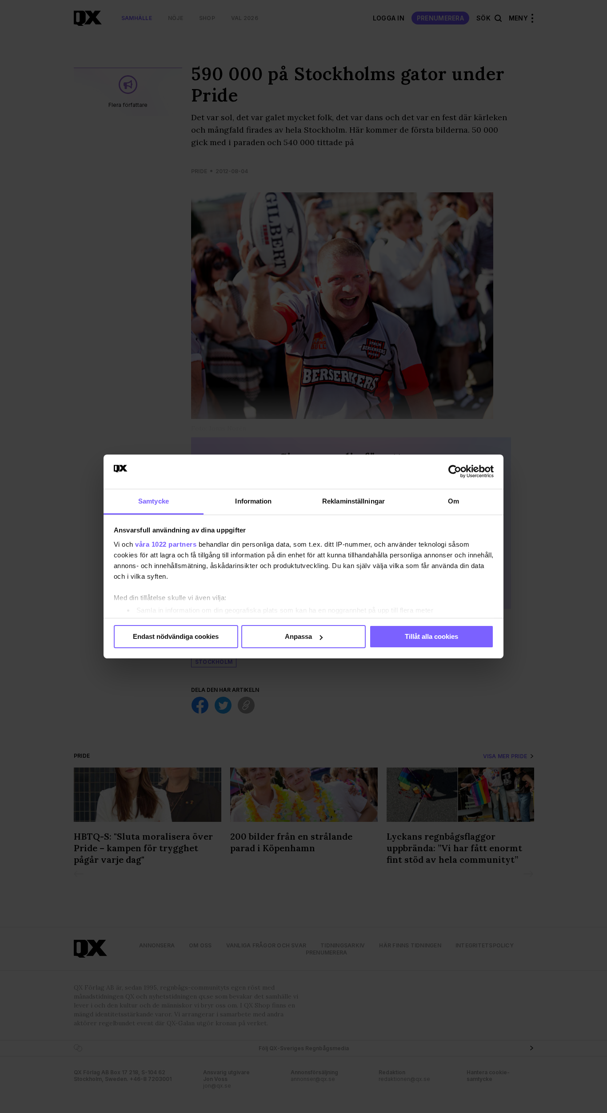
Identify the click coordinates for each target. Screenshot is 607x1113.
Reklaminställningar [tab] (353, 501)
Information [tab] (253, 501)
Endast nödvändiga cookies (176, 636)
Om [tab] (453, 501)
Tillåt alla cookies (431, 636)
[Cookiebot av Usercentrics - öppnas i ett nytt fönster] (455, 471)
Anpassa (298, 636)
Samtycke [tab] (153, 501)
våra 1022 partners (165, 544)
